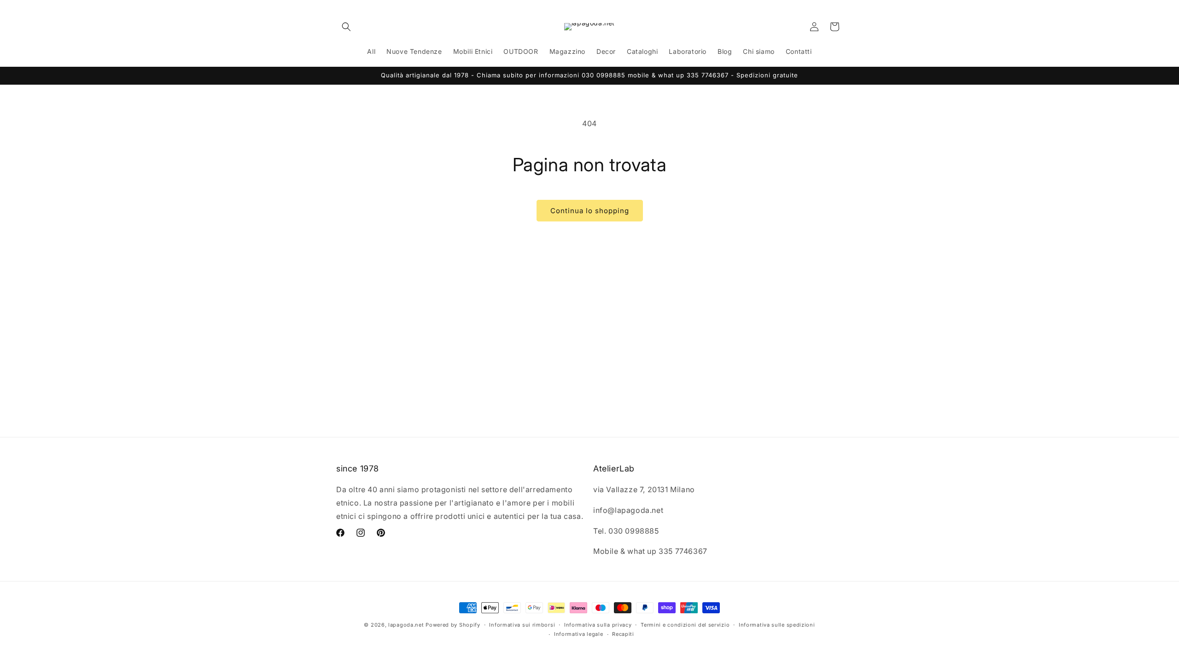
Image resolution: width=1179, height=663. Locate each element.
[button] (346, 27)
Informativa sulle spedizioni (777, 625)
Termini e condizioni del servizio (685, 625)
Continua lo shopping (589, 210)
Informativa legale (578, 634)
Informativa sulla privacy (598, 625)
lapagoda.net (406, 625)
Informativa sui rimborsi (522, 625)
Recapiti (623, 634)
